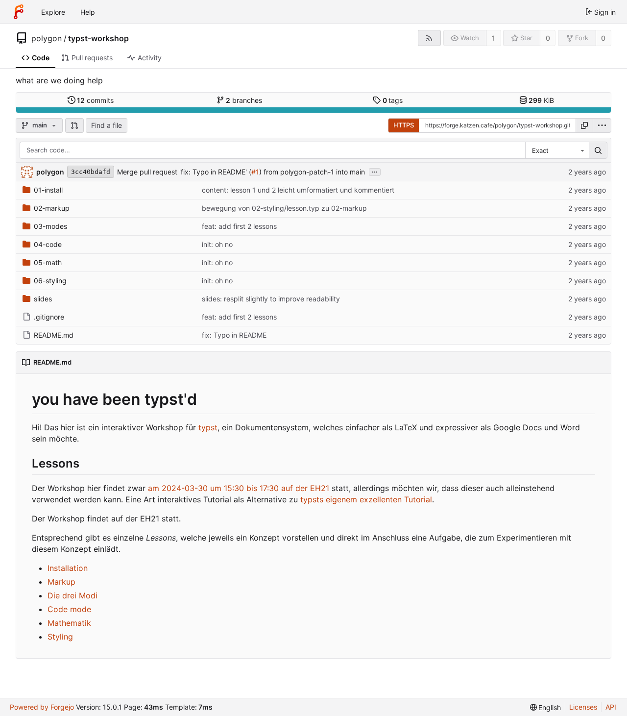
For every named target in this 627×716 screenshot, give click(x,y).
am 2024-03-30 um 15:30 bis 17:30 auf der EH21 (238, 488)
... (375, 171)
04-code (48, 244)
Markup (61, 582)
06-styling (50, 280)
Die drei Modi (72, 595)
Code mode (69, 609)
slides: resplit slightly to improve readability (271, 299)
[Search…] (598, 150)
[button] (74, 125)
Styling (60, 637)
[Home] (18, 12)
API (610, 707)
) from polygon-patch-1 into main (312, 172)
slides (43, 299)
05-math (48, 262)
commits (95, 100)
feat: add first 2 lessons (239, 226)
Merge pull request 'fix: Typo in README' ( (184, 172)
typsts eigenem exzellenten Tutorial (366, 499)
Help (87, 12)
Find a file (106, 125)
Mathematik (69, 623)
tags (393, 100)
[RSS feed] (429, 38)
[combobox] (557, 150)
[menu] (602, 125)
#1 (255, 172)
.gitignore (49, 317)
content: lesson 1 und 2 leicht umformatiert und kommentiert (298, 190)
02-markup (52, 208)
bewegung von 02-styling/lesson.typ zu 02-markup (284, 208)
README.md (53, 335)
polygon (46, 38)
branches (244, 100)
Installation (68, 568)
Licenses (583, 707)
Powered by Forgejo (42, 707)
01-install (48, 190)
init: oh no (217, 244)
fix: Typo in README (234, 335)
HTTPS (403, 125)
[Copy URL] (584, 125)
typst (207, 427)
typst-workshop (98, 38)
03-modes (50, 226)
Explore (53, 12)
